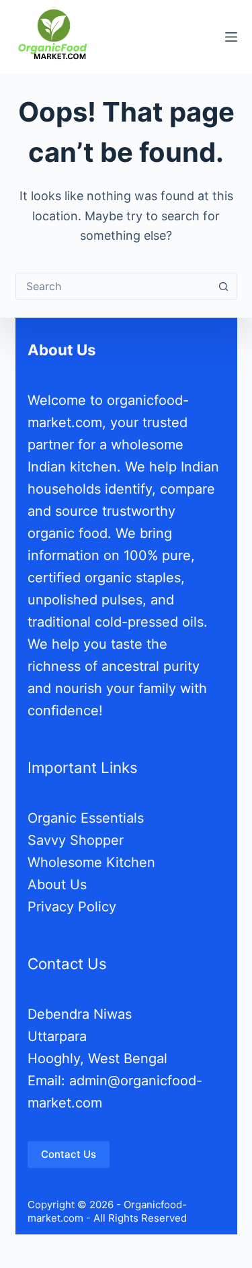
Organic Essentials (86, 818)
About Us (57, 884)
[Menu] (231, 37)
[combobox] (113, 286)
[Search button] (224, 286)
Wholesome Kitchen (91, 862)
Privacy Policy (72, 907)
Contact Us (68, 1154)
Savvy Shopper (76, 840)
